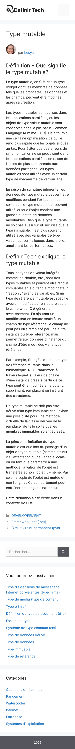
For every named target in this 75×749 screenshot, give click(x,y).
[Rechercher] (63, 552)
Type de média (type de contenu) (33, 599)
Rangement (15, 696)
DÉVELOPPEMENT (26, 516)
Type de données (20, 642)
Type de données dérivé (25, 635)
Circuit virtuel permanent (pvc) (35, 528)
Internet (12, 710)
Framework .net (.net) (28, 522)
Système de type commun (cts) (31, 628)
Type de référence (20, 656)
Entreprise (14, 717)
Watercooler (15, 703)
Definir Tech (29, 10)
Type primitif (16, 607)
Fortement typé (18, 621)
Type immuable (18, 649)
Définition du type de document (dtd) (36, 614)
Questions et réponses (24, 690)
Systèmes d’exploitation (25, 724)
